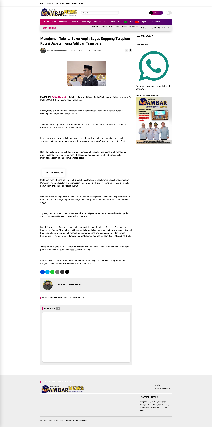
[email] (62, 272)
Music (134, 21)
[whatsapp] (52, 272)
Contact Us (59, 3)
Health (122, 21)
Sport (144, 21)
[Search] (116, 13)
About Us (50, 3)
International (154, 21)
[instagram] (163, 2)
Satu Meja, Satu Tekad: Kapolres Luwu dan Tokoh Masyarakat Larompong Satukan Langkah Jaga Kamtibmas (115, 26)
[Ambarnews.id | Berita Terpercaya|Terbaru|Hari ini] (58, 15)
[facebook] (155, 2)
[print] (57, 272)
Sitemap (82, 3)
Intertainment (99, 21)
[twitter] (159, 2)
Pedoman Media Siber (162, 389)
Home (42, 3)
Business (63, 21)
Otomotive (74, 21)
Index (68, 3)
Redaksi (157, 385)
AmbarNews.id (59, 97)
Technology (86, 21)
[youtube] (166, 2)
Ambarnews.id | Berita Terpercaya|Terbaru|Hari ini (70, 420)
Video (112, 21)
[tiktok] (170, 2)
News (54, 21)
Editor (74, 3)
